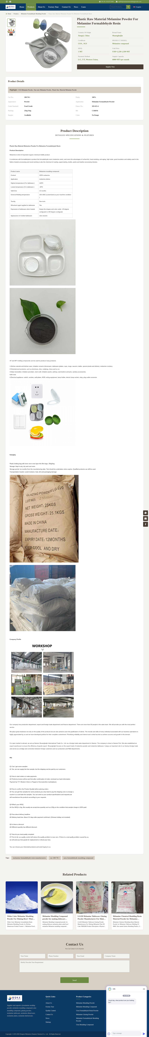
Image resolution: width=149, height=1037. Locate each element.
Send (74, 980)
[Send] (144, 1034)
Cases (83, 7)
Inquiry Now (110, 67)
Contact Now (21, 926)
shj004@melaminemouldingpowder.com (129, 1)
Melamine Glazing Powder (84, 1014)
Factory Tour (53, 7)
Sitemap (48, 1022)
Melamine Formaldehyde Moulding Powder (33, 14)
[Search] (128, 7)
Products (30, 7)
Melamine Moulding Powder (85, 1003)
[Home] (11, 7)
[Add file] (108, 1034)
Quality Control (51, 1010)
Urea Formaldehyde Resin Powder (87, 1010)
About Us (41, 7)
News (76, 7)
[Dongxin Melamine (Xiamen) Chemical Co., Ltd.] (14, 1001)
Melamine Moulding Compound (86, 1007)
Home (22, 7)
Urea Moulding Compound (85, 1025)
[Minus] (144, 989)
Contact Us (66, 7)
